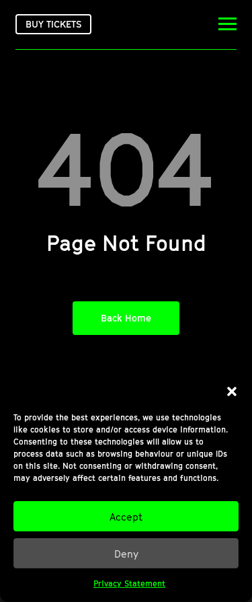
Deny (126, 554)
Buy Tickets (53, 24)
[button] (232, 391)
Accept (126, 517)
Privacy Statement (129, 583)
